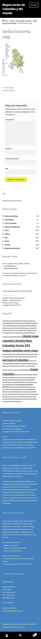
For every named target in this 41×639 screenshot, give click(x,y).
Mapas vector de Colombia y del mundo (13, 9)
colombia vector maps (25, 350)
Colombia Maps (23, 340)
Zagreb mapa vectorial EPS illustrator (12, 401)
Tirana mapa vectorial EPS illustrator (17, 394)
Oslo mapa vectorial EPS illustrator (27, 377)
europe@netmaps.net (15, 611)
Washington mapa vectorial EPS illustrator (25, 399)
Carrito (31, 633)
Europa (12, 21)
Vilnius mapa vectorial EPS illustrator (19, 396)
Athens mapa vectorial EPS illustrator (24, 323)
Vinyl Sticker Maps (11, 223)
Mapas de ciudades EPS (12, 227)
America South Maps (11, 216)
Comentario (10, 119)
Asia (6, 237)
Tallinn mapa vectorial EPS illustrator (11, 391)
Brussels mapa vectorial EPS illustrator (18, 330)
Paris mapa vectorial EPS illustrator (11, 379)
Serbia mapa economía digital (8, 88)
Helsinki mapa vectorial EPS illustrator (24, 363)
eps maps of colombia (15, 360)
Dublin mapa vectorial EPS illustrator (17, 356)
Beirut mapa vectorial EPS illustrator (27, 325)
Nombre (8, 149)
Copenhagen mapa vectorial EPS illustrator (13, 354)
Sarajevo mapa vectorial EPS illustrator (19, 387)
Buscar (20, 635)
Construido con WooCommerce (13, 627)
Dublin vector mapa (32, 356)
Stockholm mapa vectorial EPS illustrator (25, 389)
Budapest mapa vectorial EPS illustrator (25, 332)
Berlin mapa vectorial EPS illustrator (11, 328)
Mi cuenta (7, 635)
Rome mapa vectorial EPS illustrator (17, 382)
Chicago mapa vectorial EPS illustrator (12, 336)
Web (6, 168)
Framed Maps (9, 220)
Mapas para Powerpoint (12, 248)
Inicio (6, 21)
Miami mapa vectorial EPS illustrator (23, 374)
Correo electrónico (12, 159)
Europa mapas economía (23, 21)
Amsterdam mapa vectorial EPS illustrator (13, 321)
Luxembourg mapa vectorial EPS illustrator (19, 370)
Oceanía (7, 245)
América (7, 234)
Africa (7, 230)
